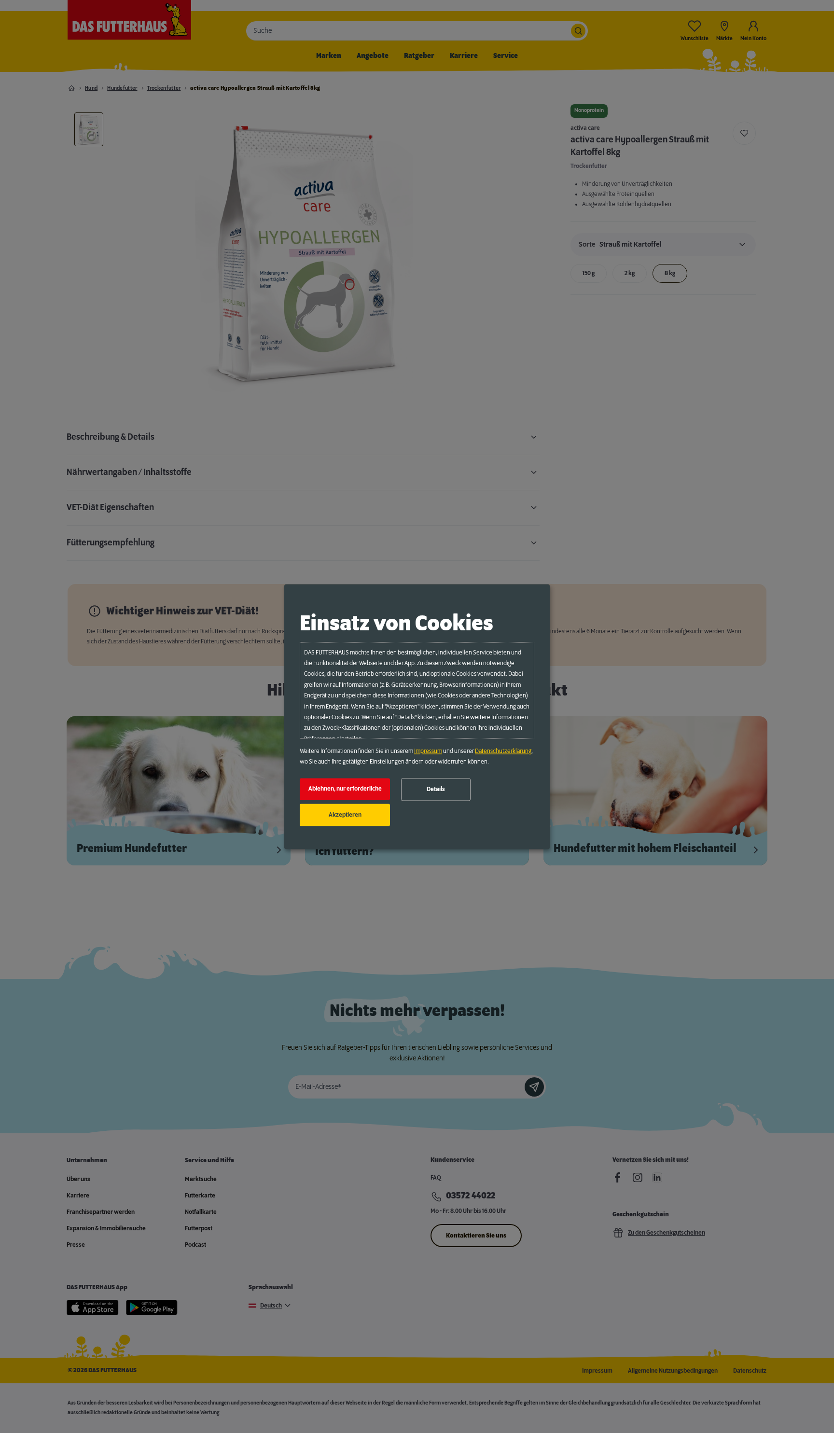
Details (436, 789)
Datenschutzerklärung (503, 751)
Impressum (428, 751)
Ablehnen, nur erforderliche (345, 789)
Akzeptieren (345, 814)
